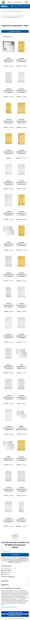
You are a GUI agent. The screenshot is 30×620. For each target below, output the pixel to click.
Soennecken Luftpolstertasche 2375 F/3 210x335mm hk (8, 366)
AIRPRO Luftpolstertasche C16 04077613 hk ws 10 (9, 458)
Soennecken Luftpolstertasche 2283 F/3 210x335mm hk (8, 274)
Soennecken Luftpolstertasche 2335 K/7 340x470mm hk (8, 213)
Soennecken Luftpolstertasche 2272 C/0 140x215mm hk (8, 489)
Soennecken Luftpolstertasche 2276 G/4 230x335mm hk (21, 182)
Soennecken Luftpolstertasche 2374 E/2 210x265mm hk (8, 397)
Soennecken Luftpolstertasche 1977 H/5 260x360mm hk (21, 274)
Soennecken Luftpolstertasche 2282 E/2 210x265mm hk (21, 489)
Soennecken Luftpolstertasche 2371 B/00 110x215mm (21, 520)
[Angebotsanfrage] (24, 6)
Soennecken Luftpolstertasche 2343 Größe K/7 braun (21, 121)
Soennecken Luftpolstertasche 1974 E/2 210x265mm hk (21, 458)
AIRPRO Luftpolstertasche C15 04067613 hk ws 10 (9, 60)
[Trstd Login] (27, 2)
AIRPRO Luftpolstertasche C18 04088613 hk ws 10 (9, 244)
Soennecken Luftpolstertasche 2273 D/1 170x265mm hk (21, 397)
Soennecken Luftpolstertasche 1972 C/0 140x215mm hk (21, 244)
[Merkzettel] (14, 6)
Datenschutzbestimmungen (24, 558)
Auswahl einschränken (16, 31)
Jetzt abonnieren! (15, 554)
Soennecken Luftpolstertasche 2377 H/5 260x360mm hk (8, 520)
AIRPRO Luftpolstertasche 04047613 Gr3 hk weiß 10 (21, 428)
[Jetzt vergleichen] (11, 6)
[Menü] (27, 6)
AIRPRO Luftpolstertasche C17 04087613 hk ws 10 (21, 366)
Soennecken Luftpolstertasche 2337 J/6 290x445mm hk (8, 336)
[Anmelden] (18, 6)
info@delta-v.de (6, 574)
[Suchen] (26, 11)
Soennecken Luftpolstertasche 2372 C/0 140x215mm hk (21, 90)
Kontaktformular (11, 576)
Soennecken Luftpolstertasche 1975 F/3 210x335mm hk (21, 60)
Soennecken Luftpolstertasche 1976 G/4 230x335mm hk (8, 152)
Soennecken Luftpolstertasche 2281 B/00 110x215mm (8, 305)
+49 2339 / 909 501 (7, 572)
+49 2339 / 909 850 (7, 570)
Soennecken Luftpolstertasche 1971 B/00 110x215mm (8, 121)
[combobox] (12, 11)
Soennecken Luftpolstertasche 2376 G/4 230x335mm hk (8, 182)
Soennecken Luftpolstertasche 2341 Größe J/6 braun (21, 152)
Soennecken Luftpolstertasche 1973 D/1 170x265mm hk (21, 213)
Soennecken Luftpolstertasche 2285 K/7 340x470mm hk (21, 336)
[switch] (26, 2)
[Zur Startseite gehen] (4, 6)
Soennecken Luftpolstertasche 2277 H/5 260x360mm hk (21, 305)
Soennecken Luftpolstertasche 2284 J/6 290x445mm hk (8, 428)
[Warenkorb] (21, 6)
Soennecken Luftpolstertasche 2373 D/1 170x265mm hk (8, 90)
